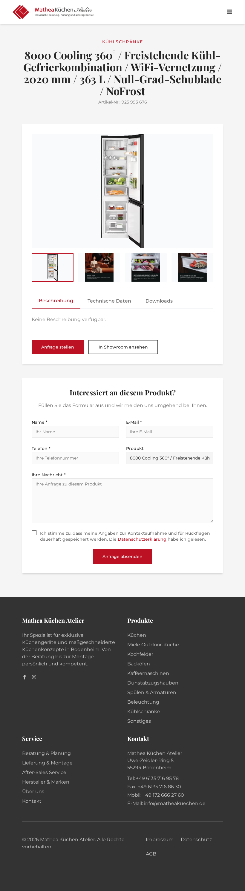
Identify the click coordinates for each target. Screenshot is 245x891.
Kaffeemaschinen (148, 673)
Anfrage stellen (57, 347)
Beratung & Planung (46, 753)
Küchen (136, 635)
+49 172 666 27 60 (163, 795)
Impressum (160, 839)
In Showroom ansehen (123, 347)
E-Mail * (134, 422)
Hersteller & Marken (45, 782)
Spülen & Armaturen (151, 692)
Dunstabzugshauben (152, 683)
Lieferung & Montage (47, 763)
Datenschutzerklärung (142, 539)
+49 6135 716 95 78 (157, 778)
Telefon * (41, 448)
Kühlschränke (143, 711)
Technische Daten (109, 301)
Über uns (33, 791)
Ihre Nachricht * (49, 474)
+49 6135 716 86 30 (159, 787)
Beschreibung (56, 300)
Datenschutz (196, 839)
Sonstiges (139, 721)
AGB (151, 854)
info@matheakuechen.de (175, 803)
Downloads (159, 301)
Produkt (135, 448)
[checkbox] (34, 532)
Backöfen (138, 664)
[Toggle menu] (229, 12)
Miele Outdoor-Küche (153, 645)
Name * (40, 422)
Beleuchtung (143, 702)
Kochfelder (140, 654)
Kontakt (32, 801)
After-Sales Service (44, 772)
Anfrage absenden (122, 556)
